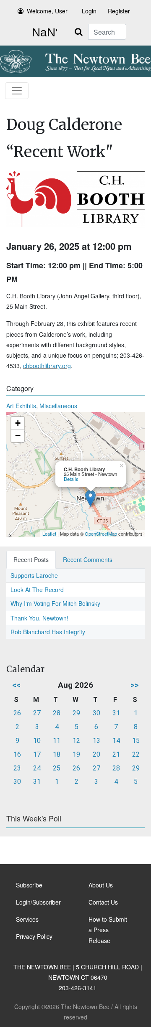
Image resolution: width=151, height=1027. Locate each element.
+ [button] (18, 423)
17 (37, 754)
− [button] (18, 435)
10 (37, 741)
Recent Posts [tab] (31, 559)
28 (56, 713)
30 (96, 713)
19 (76, 754)
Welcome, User (47, 11)
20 (96, 754)
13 (96, 741)
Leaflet (49, 533)
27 (37, 713)
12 (76, 741)
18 (56, 754)
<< (16, 685)
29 (76, 713)
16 (17, 754)
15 (136, 741)
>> (134, 685)
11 (56, 741)
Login (89, 11)
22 (136, 754)
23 (17, 768)
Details (71, 478)
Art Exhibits (21, 406)
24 (37, 768)
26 (17, 713)
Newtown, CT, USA (43, 32)
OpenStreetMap (101, 533)
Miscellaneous (58, 406)
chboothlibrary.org (47, 365)
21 (116, 754)
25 (56, 768)
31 (116, 713)
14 (116, 741)
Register (119, 11)
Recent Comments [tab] (87, 559)
